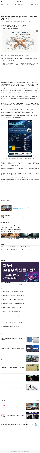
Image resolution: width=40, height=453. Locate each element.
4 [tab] (19, 284)
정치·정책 (36, 4)
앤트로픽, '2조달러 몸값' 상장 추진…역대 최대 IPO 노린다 (13, 315)
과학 (32, 4)
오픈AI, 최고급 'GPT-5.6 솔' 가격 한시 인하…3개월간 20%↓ (13, 295)
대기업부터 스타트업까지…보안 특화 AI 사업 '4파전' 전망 (13, 303)
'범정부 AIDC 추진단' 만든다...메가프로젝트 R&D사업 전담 (12, 348)
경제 (22, 4)
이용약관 (6, 448)
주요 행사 (3, 260)
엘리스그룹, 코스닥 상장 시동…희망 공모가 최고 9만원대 (12, 291)
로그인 (2, 448)
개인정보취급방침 (12, 448)
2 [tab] (17, 284)
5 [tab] (20, 284)
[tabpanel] (20, 273)
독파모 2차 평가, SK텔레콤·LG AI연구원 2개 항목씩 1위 (12, 299)
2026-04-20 (26, 21)
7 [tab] (22, 284)
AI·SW (2, 4)
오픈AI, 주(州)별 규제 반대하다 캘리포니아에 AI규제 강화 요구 (13, 367)
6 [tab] (21, 284)
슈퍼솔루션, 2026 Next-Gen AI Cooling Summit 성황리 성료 (25, 207)
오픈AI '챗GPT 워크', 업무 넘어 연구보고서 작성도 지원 (15, 217)
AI (4, 14)
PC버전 (25, 448)
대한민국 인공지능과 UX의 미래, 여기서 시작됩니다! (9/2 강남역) (13, 25)
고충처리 (17, 448)
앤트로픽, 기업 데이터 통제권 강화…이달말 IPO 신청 (12, 307)
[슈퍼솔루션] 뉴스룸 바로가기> (18, 208)
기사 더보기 (12, 215)
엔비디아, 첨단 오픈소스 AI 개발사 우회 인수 (9, 378)
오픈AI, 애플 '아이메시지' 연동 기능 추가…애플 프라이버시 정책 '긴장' (15, 323)
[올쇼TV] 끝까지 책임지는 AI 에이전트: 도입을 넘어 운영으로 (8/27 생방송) (15, 246)
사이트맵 (21, 448)
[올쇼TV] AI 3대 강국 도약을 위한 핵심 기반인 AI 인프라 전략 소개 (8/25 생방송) (16, 249)
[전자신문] (20, 1)
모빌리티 (14, 4)
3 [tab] (18, 284)
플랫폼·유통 (27, 4)
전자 (10, 4)
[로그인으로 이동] (38, 1)
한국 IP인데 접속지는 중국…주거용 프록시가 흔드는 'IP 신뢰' (13, 319)
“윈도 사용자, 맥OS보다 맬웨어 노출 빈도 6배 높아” (11, 311)
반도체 (6, 4)
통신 (19, 4)
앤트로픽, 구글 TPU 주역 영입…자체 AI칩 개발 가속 (11, 326)
